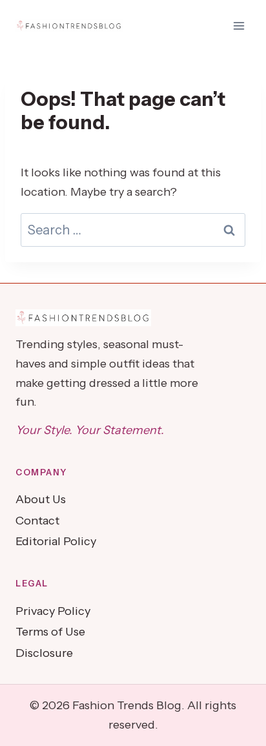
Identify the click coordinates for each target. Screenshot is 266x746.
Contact (37, 520)
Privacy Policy (52, 611)
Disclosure (44, 653)
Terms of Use (50, 632)
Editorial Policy (55, 541)
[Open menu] (239, 26)
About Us (40, 499)
